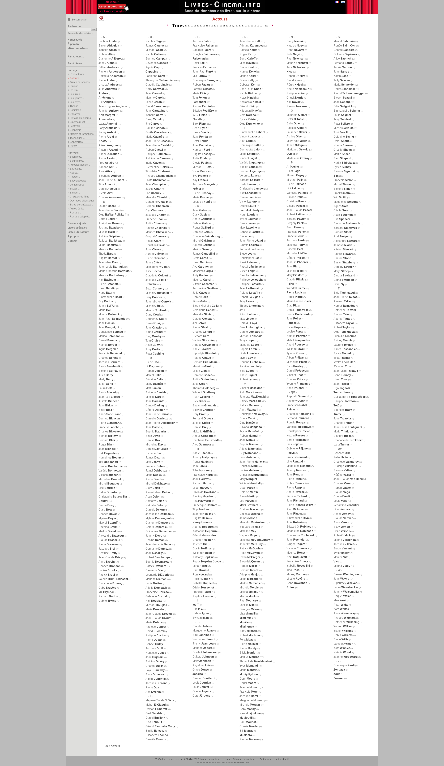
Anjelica (203, 596)
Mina (247, 62)
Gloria (344, 279)
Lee (247, 500)
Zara (341, 609)
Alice (153, 271)
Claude (109, 539)
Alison (108, 145)
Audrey (203, 526)
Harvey (248, 71)
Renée (344, 45)
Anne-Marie (110, 414)
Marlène (202, 647)
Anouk (203, 435)
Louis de (202, 201)
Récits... (74, 172)
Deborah (248, 84)
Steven (343, 97)
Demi (247, 678)
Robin (296, 483)
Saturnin (202, 49)
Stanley (342, 435)
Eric (198, 609)
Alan (246, 140)
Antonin (108, 149)
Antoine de (158, 158)
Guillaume (159, 531)
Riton (249, 314)
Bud (342, 219)
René (248, 262)
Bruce (245, 236)
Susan (344, 262)
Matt (153, 388)
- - (102, 37)
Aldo (249, 392)
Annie (202, 349)
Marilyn (249, 656)
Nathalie (155, 505)
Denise (111, 466)
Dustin (202, 548)
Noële (298, 88)
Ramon (297, 106)
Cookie (249, 726)
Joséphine (109, 223)
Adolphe (250, 574)
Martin (342, 154)
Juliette (109, 401)
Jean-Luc (109, 396)
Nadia (344, 162)
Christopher (249, 257)
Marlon (108, 531)
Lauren (107, 205)
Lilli (294, 188)
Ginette (249, 244)
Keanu (296, 435)
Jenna (295, 145)
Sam (342, 158)
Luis (248, 457)
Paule (107, 80)
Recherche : (75, 26)
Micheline (110, 479)
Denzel (346, 574)
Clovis (201, 162)
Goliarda (345, 54)
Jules (106, 375)
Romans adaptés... (80, 216)
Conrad (342, 496)
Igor (108, 461)
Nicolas (154, 41)
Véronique (204, 310)
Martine (154, 97)
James (155, 45)
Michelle (297, 253)
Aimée (345, 349)
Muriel (108, 244)
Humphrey (110, 457)
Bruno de (347, 223)
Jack (296, 67)
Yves (249, 665)
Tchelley (202, 470)
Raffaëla (111, 75)
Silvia (248, 652)
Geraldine (157, 201)
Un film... (75, 90)
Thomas (204, 388)
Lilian (201, 487)
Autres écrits (77, 208)
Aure (105, 171)
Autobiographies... (80, 164)
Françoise (157, 592)
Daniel (108, 188)
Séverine (157, 62)
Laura (108, 123)
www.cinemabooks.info (237, 762)
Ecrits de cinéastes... (81, 204)
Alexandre (111, 535)
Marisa (110, 336)
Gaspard (342, 453)
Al (293, 166)
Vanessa (297, 192)
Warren (343, 626)
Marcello (253, 522)
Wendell (296, 288)
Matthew (255, 539)
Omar (341, 141)
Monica (109, 314)
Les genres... (77, 97)
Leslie (154, 101)
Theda (106, 253)
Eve (200, 175)
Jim (152, 123)
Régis (295, 84)
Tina (107, 184)
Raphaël (298, 396)
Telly (342, 80)
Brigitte (108, 257)
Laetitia (247, 604)
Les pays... (76, 101)
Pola (293, 54)
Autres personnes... (81, 82)
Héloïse (249, 492)
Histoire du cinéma (80, 117)
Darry (153, 314)
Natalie (297, 335)
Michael (155, 49)
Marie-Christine (114, 271)
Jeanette (253, 396)
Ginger (296, 543)
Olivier (203, 587)
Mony (154, 383)
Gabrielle (156, 596)
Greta (200, 257)
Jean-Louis (111, 266)
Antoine (109, 236)
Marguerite (204, 630)
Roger (105, 444)
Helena (201, 613)
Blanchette (110, 583)
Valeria (113, 579)
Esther (343, 630)
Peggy (207, 561)
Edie (343, 106)
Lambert (343, 643)
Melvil (297, 340)
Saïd (344, 292)
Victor (108, 474)
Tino (293, 570)
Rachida (108, 526)
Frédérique (205, 505)
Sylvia (248, 119)
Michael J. (202, 167)
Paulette (156, 626)
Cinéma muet (77, 121)
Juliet (106, 383)
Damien (204, 678)
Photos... (75, 176)
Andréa (202, 106)
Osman (157, 709)
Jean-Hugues (113, 106)
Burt (249, 192)
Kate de (295, 45)
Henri (107, 288)
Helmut (108, 344)
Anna (249, 409)
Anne (107, 561)
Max (153, 461)
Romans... (76, 212)
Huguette (156, 652)
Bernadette (251, 149)
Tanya (248, 340)
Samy (295, 41)
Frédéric (155, 219)
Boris (247, 58)
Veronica (249, 175)
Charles (110, 197)
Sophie (156, 431)
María (199, 93)
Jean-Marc (108, 262)
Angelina (202, 665)
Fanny (107, 132)
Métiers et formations (82, 133)
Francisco (297, 405)
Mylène (158, 518)
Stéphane (110, 175)
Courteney (155, 318)
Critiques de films (79, 196)
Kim (107, 279)
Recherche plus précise (79, 33)
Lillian (200, 370)
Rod (341, 236)
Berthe (106, 505)
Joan (107, 448)
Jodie (200, 158)
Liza (247, 613)
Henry (201, 132)
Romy (344, 88)
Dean (247, 487)
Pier (106, 101)
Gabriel (107, 600)
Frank (342, 193)
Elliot (293, 171)
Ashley (295, 136)
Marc (248, 227)
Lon (153, 193)
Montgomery (156, 266)
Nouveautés (75, 39)
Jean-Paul (112, 318)
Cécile (341, 210)
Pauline (155, 128)
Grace (201, 669)
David (156, 106)
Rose (250, 552)
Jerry (247, 301)
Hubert (158, 557)
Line (295, 461)
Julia (295, 522)
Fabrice (249, 366)
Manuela (249, 344)
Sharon (342, 258)
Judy (201, 275)
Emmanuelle (110, 297)
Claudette (157, 275)
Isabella (298, 565)
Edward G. (300, 526)
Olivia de (204, 492)
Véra (248, 114)
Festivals (75, 125)
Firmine (297, 496)
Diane (248, 67)
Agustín (202, 244)
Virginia (248, 535)
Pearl (341, 604)
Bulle (294, 123)
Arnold (349, 93)
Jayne (250, 431)
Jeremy (296, 470)
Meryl (342, 271)
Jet (243, 310)
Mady (106, 379)
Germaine (157, 548)
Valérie (110, 470)
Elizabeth (344, 323)
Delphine (344, 136)
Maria (155, 136)
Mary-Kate (297, 140)
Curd (201, 695)
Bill (246, 730)
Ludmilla (345, 336)
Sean (155, 288)
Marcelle (156, 197)
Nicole (106, 193)
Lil (153, 366)
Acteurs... (75, 78)
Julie (108, 88)
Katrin (341, 75)
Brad (292, 305)
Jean (109, 327)
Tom (153, 340)
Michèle (250, 587)
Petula (153, 240)
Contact (72, 240)
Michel (109, 483)
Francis (109, 427)
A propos (73, 236)
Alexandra (345, 240)
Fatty (108, 128)
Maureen (297, 114)
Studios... (75, 86)
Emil (202, 634)
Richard (108, 596)
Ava (201, 266)
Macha (247, 596)
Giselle (296, 205)
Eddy (248, 630)
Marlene (156, 579)
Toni (341, 132)
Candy (155, 405)
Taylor (249, 218)
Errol (200, 123)
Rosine (155, 539)
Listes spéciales (77, 227)
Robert (154, 149)
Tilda (342, 357)
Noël (297, 556)
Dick (200, 401)
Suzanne (204, 405)
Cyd (154, 210)
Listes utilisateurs (78, 231)
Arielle (157, 587)
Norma (343, 145)
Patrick (107, 574)
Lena (200, 565)
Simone (108, 370)
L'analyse (75, 113)
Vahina (203, 340)
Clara (105, 509)
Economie (75, 129)
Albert (156, 678)
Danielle (157, 418)
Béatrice (108, 553)
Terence (200, 544)
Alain (153, 344)
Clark (200, 214)
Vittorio (203, 284)
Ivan (250, 713)
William (202, 552)
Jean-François (159, 544)
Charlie (343, 149)
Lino (342, 509)
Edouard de (250, 526)
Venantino (346, 505)
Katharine (205, 531)
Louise (108, 570)
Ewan (250, 557)
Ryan (201, 396)
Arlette (249, 448)
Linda (249, 353)
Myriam (107, 518)
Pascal (251, 266)
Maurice (109, 249)
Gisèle (157, 132)
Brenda (108, 435)
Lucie (154, 583)
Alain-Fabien (158, 492)
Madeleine (298, 158)
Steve (247, 496)
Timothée (158, 171)
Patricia (248, 49)
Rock (201, 578)
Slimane (154, 453)
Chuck (295, 97)
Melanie (202, 431)
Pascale (295, 127)
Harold (248, 323)
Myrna (246, 357)
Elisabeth (157, 735)
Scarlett (205, 652)
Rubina (105, 54)
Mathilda (248, 531)
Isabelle (108, 49)
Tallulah (110, 240)
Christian (156, 245)
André (107, 158)
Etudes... (75, 192)
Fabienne (155, 75)
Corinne (251, 362)
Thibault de (256, 661)
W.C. (200, 114)
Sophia (248, 349)
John (107, 323)
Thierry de (161, 80)
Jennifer (109, 110)
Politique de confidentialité (274, 759)
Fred (106, 162)
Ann (153, 691)
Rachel (250, 739)
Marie (105, 310)
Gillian (109, 67)
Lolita (156, 180)
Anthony (156, 392)
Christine (297, 201)
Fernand (203, 418)
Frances (203, 67)
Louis (202, 682)
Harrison (201, 149)
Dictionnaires (77, 184)
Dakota (203, 656)
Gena (297, 583)
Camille (251, 275)
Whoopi (204, 392)
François (110, 353)
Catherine (110, 58)
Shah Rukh (250, 88)
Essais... (75, 188)
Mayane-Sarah (160, 700)
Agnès (153, 67)
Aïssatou (343, 366)
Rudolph (345, 466)
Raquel (248, 565)
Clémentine (158, 167)
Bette (153, 435)
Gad (154, 713)
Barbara (250, 179)
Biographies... (77, 160)
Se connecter (79, 19)
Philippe (157, 154)
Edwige (203, 110)
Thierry (250, 305)
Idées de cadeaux (78, 48)
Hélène (342, 474)
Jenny (106, 62)
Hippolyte (204, 353)
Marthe (248, 75)
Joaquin (297, 262)
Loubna (108, 41)
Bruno (154, 331)
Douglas (205, 54)
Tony (153, 349)
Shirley (251, 400)
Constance (111, 331)
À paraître (74, 44)
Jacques (109, 362)
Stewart (203, 409)
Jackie (153, 188)
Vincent (250, 136)
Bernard (109, 418)
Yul (106, 592)
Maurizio (297, 62)
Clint (201, 570)
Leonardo (158, 574)
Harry (105, 292)
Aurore (155, 253)
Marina (342, 565)
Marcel (108, 522)
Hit (266, 25)
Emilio (155, 730)
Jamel (156, 470)
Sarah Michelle (206, 305)
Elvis (295, 366)
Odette (202, 691)
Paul (249, 600)
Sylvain (201, 617)
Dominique (205, 80)
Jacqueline (158, 513)
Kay (200, 180)
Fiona (200, 301)
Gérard (155, 409)
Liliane (296, 578)
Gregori (156, 236)
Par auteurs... (76, 56)
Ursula (109, 84)
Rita (202, 500)
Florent (295, 175)
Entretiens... (76, 168)
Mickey (296, 574)
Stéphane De (206, 440)
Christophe (113, 496)
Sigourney (345, 583)
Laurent (343, 344)
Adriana (106, 167)
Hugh (247, 214)
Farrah (202, 88)
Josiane (109, 227)
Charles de (300, 535)
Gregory (295, 223)
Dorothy (344, 266)
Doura (247, 418)
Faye (155, 670)
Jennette (251, 544)
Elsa (154, 722)
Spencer (343, 409)
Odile (342, 531)
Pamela (110, 71)
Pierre (106, 136)
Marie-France (299, 301)
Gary (154, 297)
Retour (101, 21)
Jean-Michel (158, 301)
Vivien (247, 271)
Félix (246, 639)
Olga (112, 214)
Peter (155, 353)
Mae (340, 600)
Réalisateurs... (78, 74)
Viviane (298, 548)
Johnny (154, 535)
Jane (106, 405)
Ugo (342, 388)
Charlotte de (348, 440)
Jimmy (204, 643)
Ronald (296, 422)
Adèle (201, 453)
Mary (202, 660)
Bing (154, 336)
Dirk (107, 453)
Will (340, 197)
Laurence (297, 132)
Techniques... (77, 137)
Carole (249, 197)
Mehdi (156, 704)
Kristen (343, 249)
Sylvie (342, 353)
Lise (107, 487)
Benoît (298, 314)
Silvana (251, 427)
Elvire (296, 327)
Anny (155, 674)
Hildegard (249, 110)
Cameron (154, 570)
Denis (248, 223)
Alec (202, 444)
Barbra (344, 275)
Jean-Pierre (111, 180)
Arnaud (205, 344)
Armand (343, 301)
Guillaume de (350, 396)
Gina (251, 327)
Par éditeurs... (76, 63)
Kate (342, 648)
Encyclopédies (78, 180)
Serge (296, 439)
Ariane (109, 154)
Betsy (105, 409)
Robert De (296, 75)
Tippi (201, 509)
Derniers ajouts (77, 223)
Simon (109, 45)
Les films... (76, 93)
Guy (106, 301)
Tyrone (295, 353)
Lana (341, 444)
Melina (250, 591)
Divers (73, 145)
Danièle (156, 509)
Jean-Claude (111, 557)
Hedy (248, 184)
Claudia (157, 84)
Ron (201, 574)
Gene (342, 375)
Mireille (107, 231)
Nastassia (250, 101)
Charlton (203, 539)
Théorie (74, 105)
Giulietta (250, 513)
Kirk (154, 600)
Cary (199, 414)
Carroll (107, 218)
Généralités (76, 141)
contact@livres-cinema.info (240, 759)
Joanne (346, 656)
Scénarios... (76, 156)
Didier (108, 492)
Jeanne (203, 513)
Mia (200, 75)
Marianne (298, 149)
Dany (153, 119)
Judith (155, 223)
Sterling (203, 496)
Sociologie (75, 109)
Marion (156, 310)
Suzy (153, 487)
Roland (202, 357)
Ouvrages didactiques (82, 200)
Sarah (109, 366)
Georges (249, 609)
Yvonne (298, 383)
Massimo (203, 271)
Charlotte (206, 236)
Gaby (107, 587)
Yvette (344, 362)
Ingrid (108, 349)
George (344, 49)
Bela (247, 370)
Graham (157, 206)
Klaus (248, 97)
